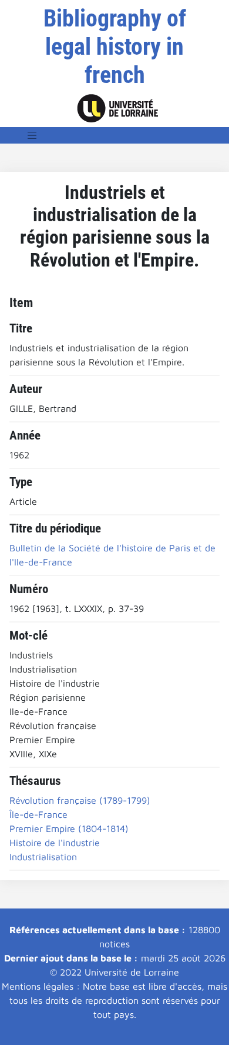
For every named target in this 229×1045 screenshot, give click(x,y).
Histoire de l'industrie (54, 842)
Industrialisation (43, 856)
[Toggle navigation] (32, 135)
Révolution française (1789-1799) (79, 800)
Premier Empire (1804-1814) (69, 828)
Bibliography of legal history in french (114, 47)
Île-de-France (38, 814)
